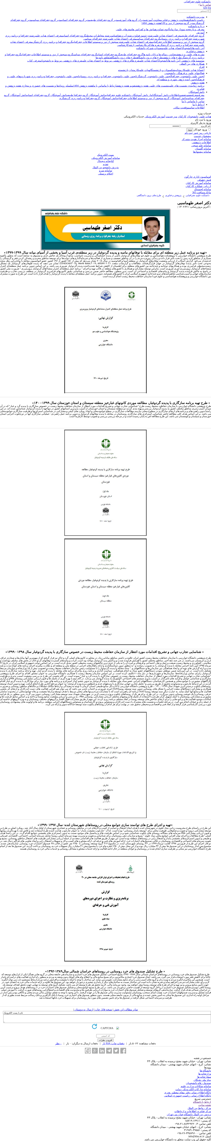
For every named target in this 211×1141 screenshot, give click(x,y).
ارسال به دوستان (83, 1009)
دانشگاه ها (205, 1070)
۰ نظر (58, 1043)
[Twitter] (116, 1051)
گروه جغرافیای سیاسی (148, 38)
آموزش (200, 32)
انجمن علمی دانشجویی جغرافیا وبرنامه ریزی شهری (52, 76)
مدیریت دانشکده (195, 16)
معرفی (201, 95)
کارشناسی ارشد (137, 45)
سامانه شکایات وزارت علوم (196, 1086)
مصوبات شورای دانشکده (149, 48)
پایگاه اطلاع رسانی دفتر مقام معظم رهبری (187, 1092)
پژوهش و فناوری (195, 51)
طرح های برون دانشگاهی (123, 57)
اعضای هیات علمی (172, 48)
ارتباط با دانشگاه (202, 1101)
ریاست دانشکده (195, 20)
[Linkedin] (102, 1051)
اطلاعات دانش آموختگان (166, 95)
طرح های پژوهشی (171, 57)
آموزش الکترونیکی (155, 116)
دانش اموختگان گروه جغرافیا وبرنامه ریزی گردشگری (88, 98)
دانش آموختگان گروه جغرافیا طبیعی (86, 95)
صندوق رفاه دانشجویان (198, 1083)
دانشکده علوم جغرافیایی (197, 1)
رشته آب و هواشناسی (122, 35)
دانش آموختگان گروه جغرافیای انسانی (47, 95)
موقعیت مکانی (181, 107)
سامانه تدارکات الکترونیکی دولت (193, 1089)
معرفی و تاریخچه (194, 29)
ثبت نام (189, 133)
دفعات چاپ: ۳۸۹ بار (113, 1043)
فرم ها (155, 45)
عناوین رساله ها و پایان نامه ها (159, 54)
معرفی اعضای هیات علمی (167, 35)
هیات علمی (144, 70)
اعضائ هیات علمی (194, 70)
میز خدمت (171, 116)
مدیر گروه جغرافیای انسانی (75, 20)
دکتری (149, 45)
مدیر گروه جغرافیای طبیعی (104, 20)
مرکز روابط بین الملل (199, 1108)
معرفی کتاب (34, 60)
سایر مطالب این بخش (125, 1009)
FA (209, 7)
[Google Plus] (95, 1051)
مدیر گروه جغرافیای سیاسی (46, 20)
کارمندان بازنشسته (128, 70)
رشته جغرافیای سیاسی (96, 38)
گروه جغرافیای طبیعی (192, 35)
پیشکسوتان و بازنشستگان (163, 70)
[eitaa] (88, 1051)
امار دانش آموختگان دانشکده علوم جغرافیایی (129, 95)
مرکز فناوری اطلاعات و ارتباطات (192, 1111)
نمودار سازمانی (177, 29)
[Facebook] (123, 1051)
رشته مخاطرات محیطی (98, 35)
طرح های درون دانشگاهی (149, 57)
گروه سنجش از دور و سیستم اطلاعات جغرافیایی (178, 42)
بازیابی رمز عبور (202, 133)
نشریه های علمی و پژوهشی (190, 54)
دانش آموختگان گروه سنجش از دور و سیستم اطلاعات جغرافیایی (152, 98)
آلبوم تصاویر (163, 29)
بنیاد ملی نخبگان (202, 1080)
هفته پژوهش (197, 82)
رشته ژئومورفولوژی (143, 35)
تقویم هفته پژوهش (126, 85)
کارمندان (181, 70)
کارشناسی (123, 45)
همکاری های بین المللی (191, 63)
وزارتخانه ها (204, 1073)
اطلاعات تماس (196, 107)
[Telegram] (109, 1051)
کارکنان (182, 116)
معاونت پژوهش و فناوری (174, 20)
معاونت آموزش (153, 20)
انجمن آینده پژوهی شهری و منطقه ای (177, 79)
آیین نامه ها (198, 48)
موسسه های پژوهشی (192, 60)
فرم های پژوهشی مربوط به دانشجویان (61, 60)
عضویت (188, 95)
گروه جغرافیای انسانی (74, 35)
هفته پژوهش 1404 (151, 23)
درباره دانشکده (196, 26)
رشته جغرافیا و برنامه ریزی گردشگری (179, 45)
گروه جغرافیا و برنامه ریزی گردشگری (52, 42)
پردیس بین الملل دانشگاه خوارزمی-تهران (189, 1114)
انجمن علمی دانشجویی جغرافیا (187, 76)
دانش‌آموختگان (196, 92)
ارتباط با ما (110, 85)
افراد (201, 67)
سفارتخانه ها (204, 1076)
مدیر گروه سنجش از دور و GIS (178, 23)
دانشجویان (187, 48)
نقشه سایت (204, 1105)
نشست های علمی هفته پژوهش (152, 85)
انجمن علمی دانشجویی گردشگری (153, 76)
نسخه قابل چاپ (103, 1009)
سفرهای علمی (124, 29)
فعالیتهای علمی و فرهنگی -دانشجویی (184, 73)
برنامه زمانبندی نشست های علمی (186, 85)
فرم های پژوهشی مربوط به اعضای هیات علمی (107, 60)
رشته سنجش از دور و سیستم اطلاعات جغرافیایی (99, 42)
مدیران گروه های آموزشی (132, 20)
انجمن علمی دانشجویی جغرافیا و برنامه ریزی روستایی (107, 76)
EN (205, 7)
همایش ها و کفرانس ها (144, 29)
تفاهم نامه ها (103, 57)
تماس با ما (205, 4)
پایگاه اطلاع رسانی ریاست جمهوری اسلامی (187, 1095)
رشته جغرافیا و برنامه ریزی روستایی (179, 38)
